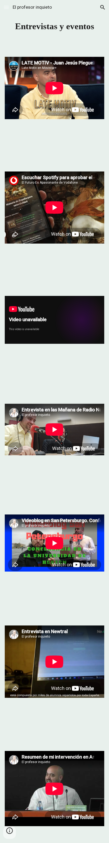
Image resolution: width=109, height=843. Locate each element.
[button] (6, 7)
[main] (54, 26)
